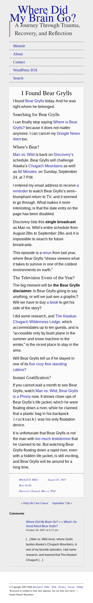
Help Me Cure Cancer (35, 503)
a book (52, 302)
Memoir (19, 46)
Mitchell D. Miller (28, 479)
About (18, 54)
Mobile (80, 587)
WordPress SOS (25, 70)
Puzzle (71, 587)
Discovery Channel (29, 491)
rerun (47, 253)
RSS (54, 587)
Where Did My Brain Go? (43, 13)
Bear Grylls (34, 101)
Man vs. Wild (24, 155)
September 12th (61, 503)
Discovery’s (63, 155)
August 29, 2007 (57, 479)
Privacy (62, 587)
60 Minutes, (27, 172)
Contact (19, 62)
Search (18, 78)
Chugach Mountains (45, 166)
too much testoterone (53, 439)
